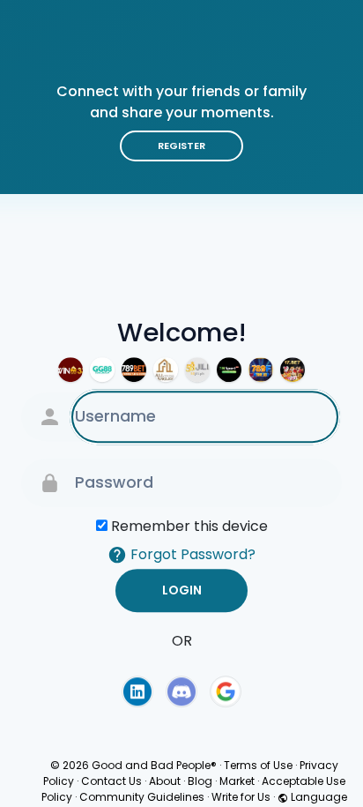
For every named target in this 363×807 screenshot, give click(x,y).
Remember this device (189, 526)
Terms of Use (258, 765)
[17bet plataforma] (292, 369)
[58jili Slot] (197, 369)
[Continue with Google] (225, 691)
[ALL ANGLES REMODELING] (165, 369)
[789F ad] (260, 369)
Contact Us (111, 780)
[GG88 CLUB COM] (102, 369)
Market (237, 780)
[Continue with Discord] (181, 691)
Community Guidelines (141, 796)
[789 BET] (134, 369)
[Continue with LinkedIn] (137, 691)
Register (181, 145)
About (165, 780)
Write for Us (240, 796)
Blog (200, 780)
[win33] (70, 369)
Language (317, 796)
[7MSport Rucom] (229, 369)
